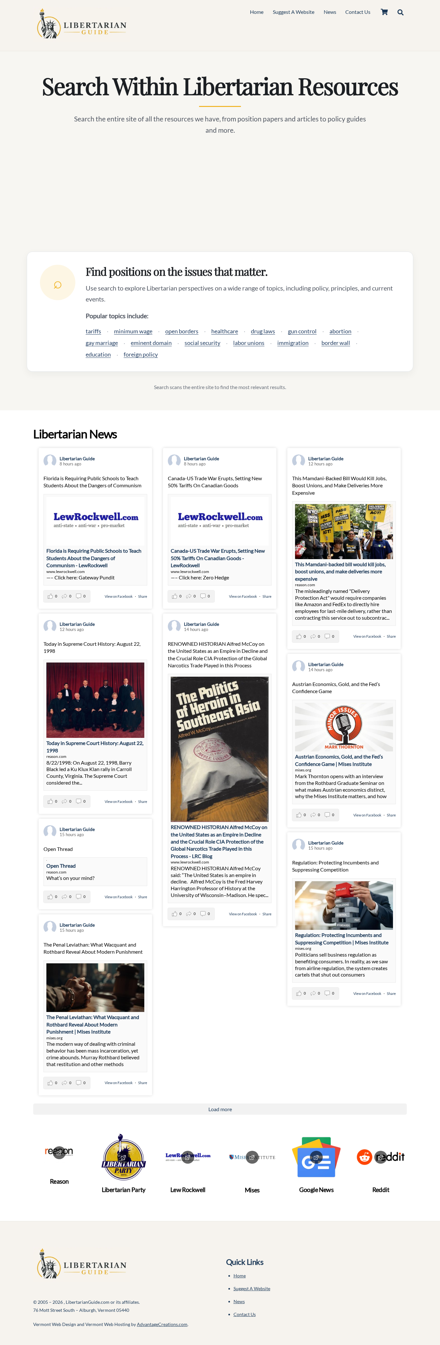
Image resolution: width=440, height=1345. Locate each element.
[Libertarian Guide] (81, 38)
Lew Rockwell (188, 1189)
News (330, 12)
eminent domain (151, 342)
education (98, 354)
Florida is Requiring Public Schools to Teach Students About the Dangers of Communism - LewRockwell (93, 558)
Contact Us (357, 12)
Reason (59, 1181)
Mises (252, 1190)
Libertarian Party (124, 1189)
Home (256, 12)
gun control (302, 331)
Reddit (380, 1189)
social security (202, 342)
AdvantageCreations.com (162, 1324)
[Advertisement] (220, 193)
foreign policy (141, 354)
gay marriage (102, 342)
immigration (293, 342)
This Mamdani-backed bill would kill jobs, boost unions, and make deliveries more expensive (340, 571)
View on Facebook (119, 596)
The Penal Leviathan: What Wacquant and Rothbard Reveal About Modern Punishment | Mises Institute (92, 1024)
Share (142, 596)
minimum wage (133, 331)
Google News (316, 1189)
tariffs (93, 331)
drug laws (263, 331)
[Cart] (384, 11)
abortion (340, 331)
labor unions (248, 342)
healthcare (224, 331)
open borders (181, 331)
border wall (335, 342)
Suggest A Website (293, 12)
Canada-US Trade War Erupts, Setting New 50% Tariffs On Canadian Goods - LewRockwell (218, 558)
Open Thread (61, 866)
